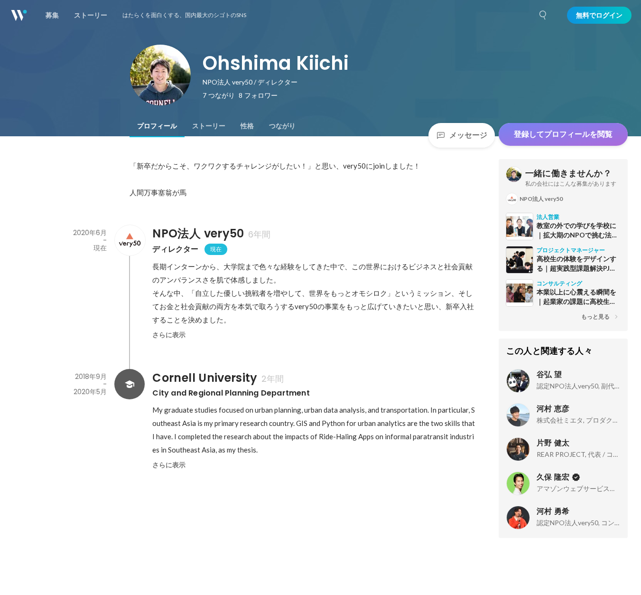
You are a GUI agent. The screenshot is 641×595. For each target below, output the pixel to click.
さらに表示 (169, 335)
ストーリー (208, 126)
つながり (282, 126)
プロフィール (157, 126)
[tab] (157, 125)
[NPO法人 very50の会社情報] (129, 240)
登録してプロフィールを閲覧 (563, 134)
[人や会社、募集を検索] (543, 15)
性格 (247, 126)
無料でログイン (599, 15)
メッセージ (468, 135)
